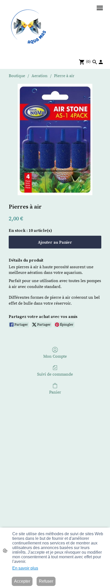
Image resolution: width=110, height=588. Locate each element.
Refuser (46, 581)
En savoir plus (25, 568)
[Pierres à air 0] (55, 139)
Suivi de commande (55, 374)
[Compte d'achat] (101, 62)
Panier (55, 392)
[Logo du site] (29, 27)
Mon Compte (55, 356)
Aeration (39, 75)
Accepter (22, 581)
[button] (95, 62)
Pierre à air (64, 75)
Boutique (17, 75)
